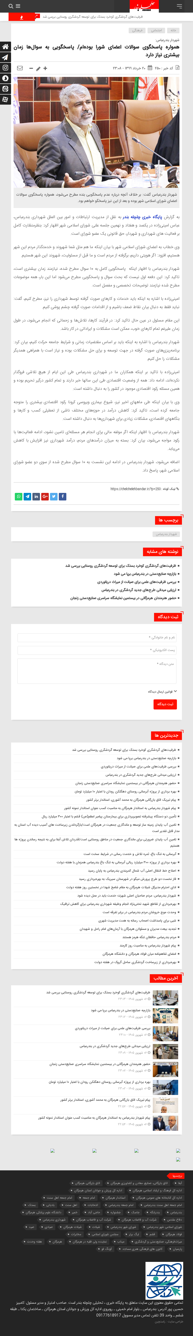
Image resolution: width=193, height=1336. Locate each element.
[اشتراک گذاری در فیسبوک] (62, 496)
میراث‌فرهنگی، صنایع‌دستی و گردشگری (158, 1241)
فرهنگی (137, 30)
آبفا (180, 1183)
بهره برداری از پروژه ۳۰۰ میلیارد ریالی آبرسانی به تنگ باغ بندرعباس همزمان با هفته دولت (116, 862)
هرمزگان (57, 1241)
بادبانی (50, 1205)
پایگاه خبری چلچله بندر (142, 217)
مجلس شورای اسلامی (105, 1234)
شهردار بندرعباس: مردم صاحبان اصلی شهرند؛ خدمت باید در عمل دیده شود (126, 896)
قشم (152, 1234)
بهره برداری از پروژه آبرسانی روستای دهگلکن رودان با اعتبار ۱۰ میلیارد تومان (125, 791)
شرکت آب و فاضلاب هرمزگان (93, 1219)
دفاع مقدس (174, 1219)
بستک (32, 1205)
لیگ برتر (134, 1234)
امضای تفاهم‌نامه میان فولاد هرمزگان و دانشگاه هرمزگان (139, 954)
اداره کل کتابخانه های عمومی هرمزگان (159, 1197)
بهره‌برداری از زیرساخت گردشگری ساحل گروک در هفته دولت (135, 962)
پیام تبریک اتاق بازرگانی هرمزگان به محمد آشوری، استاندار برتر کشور (131, 800)
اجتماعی (156, 30)
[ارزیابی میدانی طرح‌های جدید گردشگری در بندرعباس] (96, 1051)
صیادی (49, 1227)
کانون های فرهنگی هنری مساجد (142, 1248)
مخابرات (76, 1234)
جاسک (135, 1212)
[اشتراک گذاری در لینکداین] (36, 496)
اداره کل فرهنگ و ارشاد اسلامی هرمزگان (157, 1190)
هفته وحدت (34, 1241)
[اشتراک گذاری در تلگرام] (27, 496)
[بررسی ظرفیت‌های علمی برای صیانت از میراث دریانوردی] (96, 1034)
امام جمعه (89, 1197)
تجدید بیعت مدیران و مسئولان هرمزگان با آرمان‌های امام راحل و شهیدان (128, 929)
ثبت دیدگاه (165, 704)
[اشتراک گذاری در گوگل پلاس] (45, 496)
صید (31, 1227)
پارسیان (177, 1248)
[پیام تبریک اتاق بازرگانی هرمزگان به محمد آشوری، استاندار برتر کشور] (96, 1105)
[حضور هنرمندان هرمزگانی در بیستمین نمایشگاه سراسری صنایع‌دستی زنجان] (96, 1069)
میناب (120, 1241)
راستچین (160, 1321)
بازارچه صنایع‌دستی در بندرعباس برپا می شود (145, 574)
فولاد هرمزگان (174, 1234)
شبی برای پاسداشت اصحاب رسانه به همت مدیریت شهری (137, 921)
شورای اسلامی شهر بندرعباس (164, 1227)
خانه (173, 30)
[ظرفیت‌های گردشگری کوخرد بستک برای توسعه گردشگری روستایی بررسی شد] (96, 998)
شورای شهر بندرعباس (123, 1227)
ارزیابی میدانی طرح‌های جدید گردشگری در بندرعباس (139, 590)
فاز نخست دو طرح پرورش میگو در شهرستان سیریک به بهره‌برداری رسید (127, 879)
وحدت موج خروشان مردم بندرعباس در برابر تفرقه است (139, 912)
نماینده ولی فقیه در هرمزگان (90, 1241)
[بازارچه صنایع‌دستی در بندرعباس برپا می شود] (96, 1016)
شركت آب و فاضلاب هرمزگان (139, 1219)
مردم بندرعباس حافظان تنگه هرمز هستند (149, 937)
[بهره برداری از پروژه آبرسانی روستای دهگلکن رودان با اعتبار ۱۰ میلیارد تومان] (96, 1087)
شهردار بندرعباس (166, 534)
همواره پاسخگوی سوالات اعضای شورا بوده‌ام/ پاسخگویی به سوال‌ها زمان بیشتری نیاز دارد (96, 51)
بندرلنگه (155, 1212)
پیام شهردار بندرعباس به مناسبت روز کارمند (148, 945)
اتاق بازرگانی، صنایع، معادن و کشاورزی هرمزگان (139, 1183)
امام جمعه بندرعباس (121, 1205)
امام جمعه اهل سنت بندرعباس (163, 1205)
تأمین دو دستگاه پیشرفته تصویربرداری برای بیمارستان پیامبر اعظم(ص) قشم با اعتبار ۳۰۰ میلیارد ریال (109, 816)
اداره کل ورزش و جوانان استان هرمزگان (98, 1190)
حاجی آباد (94, 1212)
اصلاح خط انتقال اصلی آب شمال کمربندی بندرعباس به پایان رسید (132, 871)
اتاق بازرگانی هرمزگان (87, 1183)
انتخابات (93, 1205)
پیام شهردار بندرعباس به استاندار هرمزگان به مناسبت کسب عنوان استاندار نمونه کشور (120, 808)
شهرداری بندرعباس (54, 1219)
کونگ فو (107, 1248)
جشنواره (116, 1212)
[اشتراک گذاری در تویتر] (54, 496)
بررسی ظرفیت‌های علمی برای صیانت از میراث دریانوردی (136, 582)
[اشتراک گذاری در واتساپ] (18, 496)
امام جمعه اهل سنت (59, 1197)
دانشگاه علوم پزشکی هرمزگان (43, 1212)
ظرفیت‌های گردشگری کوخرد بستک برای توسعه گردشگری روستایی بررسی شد (113, 17)
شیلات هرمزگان (72, 1227)
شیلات (96, 1227)
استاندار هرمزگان (115, 1197)
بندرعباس (176, 1212)
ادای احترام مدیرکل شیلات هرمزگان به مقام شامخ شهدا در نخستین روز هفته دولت (121, 887)
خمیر (74, 1212)
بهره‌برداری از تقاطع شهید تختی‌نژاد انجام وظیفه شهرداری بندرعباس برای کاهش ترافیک (118, 904)
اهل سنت (71, 1205)
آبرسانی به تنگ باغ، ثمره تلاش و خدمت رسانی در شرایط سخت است (130, 854)
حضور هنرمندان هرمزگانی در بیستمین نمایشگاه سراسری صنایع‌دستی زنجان (123, 598)
